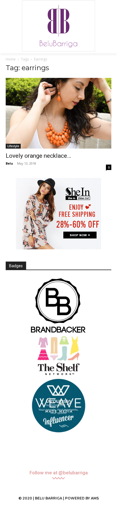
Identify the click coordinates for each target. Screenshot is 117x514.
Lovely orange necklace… (38, 155)
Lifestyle (13, 146)
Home (11, 59)
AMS (95, 498)
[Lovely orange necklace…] (58, 113)
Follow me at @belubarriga (59, 472)
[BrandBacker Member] (58, 306)
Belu (9, 163)
